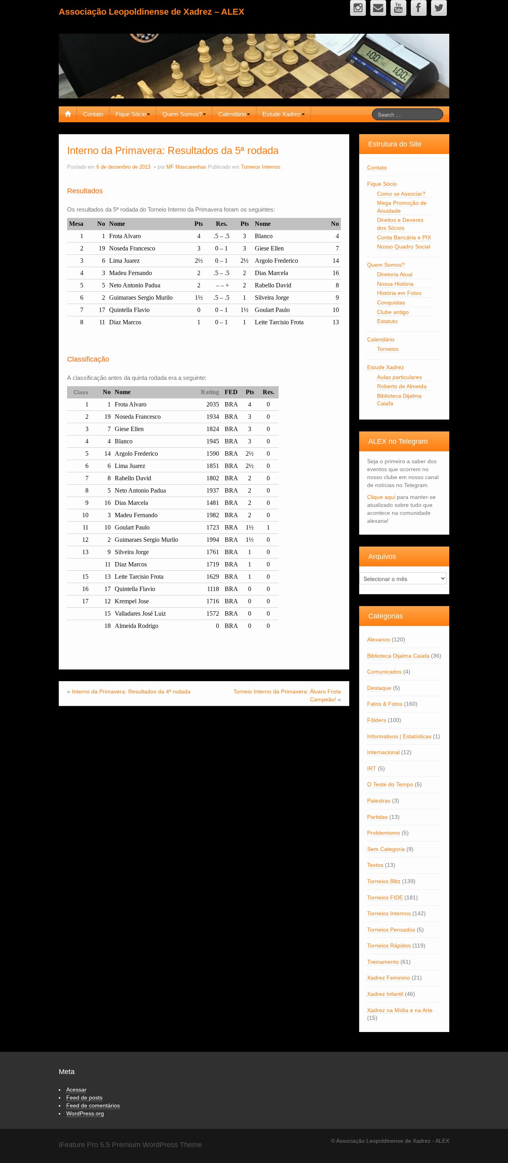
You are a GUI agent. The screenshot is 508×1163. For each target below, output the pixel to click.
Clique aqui (381, 497)
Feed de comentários (93, 1105)
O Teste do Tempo (390, 784)
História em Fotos (399, 293)
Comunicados (384, 671)
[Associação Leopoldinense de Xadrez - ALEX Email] (378, 8)
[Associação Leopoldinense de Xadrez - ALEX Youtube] (398, 8)
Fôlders (376, 720)
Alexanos (378, 639)
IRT (371, 768)
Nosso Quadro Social (403, 246)
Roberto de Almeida (402, 386)
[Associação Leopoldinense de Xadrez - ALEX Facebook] (419, 8)
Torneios (387, 349)
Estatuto (387, 321)
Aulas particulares (399, 377)
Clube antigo (393, 312)
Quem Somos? (182, 114)
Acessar (76, 1089)
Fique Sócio (130, 114)
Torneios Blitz (383, 881)
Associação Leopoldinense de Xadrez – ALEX (151, 12)
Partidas (377, 817)
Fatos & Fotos (384, 704)
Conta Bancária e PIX (404, 237)
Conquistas (391, 302)
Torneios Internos (261, 167)
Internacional (383, 752)
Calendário (232, 114)
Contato (93, 114)
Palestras (379, 800)
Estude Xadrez (281, 114)
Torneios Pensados (391, 929)
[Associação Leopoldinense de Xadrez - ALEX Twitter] (439, 8)
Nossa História (395, 284)
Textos (375, 865)
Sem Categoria (386, 849)
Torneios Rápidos (389, 945)
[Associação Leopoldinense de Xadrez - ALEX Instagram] (358, 8)
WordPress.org (85, 1113)
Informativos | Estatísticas (399, 736)
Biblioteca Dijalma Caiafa (398, 656)
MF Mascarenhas (186, 167)
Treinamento (383, 962)
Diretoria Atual (394, 274)
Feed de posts (84, 1097)
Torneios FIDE (385, 897)
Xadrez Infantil (385, 994)
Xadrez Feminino (388, 977)
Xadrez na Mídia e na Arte (400, 1010)
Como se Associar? (401, 194)
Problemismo (383, 833)
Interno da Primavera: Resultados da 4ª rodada (131, 691)
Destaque (379, 688)
